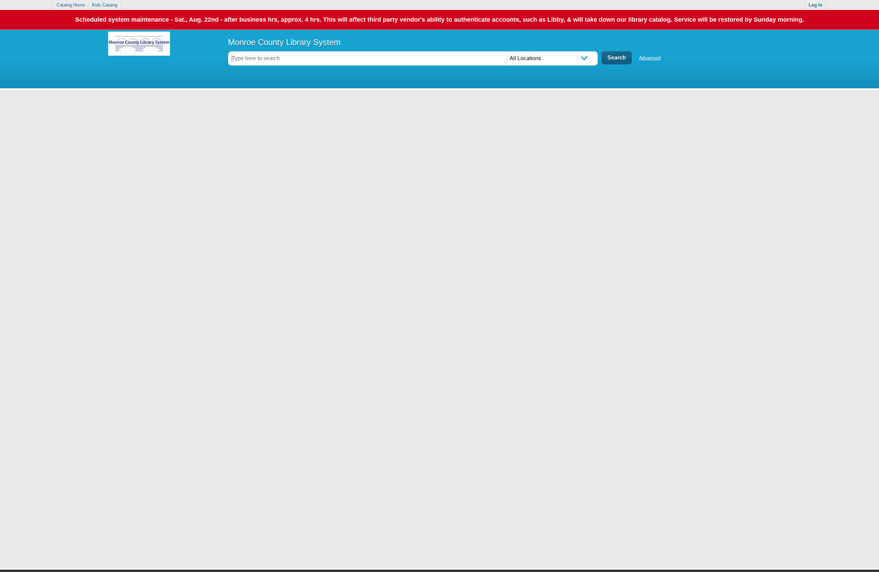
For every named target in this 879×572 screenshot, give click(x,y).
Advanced (650, 57)
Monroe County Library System (284, 42)
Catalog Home (71, 5)
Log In (815, 5)
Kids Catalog (104, 5)
